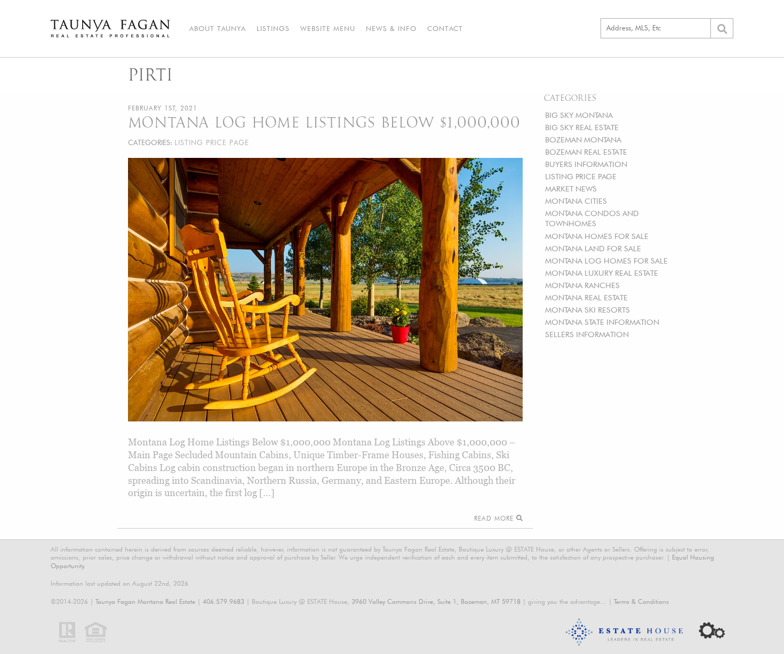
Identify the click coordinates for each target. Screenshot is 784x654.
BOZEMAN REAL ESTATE (586, 151)
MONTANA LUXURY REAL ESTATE (601, 272)
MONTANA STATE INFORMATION (602, 321)
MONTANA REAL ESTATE (586, 297)
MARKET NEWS (571, 188)
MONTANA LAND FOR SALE (593, 248)
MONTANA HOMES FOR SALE (597, 236)
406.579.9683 (223, 601)
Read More (495, 518)
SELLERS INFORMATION (587, 334)
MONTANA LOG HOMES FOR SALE (606, 260)
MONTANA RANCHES (582, 285)
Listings (273, 28)
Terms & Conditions (641, 601)
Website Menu (327, 28)
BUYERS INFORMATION (586, 164)
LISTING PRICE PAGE (581, 176)
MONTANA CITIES (576, 200)
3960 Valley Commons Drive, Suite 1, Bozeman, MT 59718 (436, 601)
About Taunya (217, 28)
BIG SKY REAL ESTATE (582, 127)
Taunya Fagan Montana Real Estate (145, 601)
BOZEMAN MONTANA (583, 139)
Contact (445, 28)
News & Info (391, 28)
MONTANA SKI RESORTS (587, 309)
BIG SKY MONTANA (579, 114)
